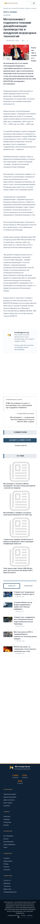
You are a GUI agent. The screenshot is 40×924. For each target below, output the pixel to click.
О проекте (6, 858)
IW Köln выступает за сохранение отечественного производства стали (25, 649)
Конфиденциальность (10, 892)
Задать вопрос (7, 861)
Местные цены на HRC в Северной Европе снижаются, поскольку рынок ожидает (25, 635)
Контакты (6, 866)
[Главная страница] (10, 3)
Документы (6, 883)
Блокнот (6, 838)
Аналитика (6, 805)
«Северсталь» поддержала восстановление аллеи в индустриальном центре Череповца (24, 621)
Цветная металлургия (9, 797)
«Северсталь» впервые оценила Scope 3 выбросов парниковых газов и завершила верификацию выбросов (18, 541)
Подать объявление (9, 844)
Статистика (6, 816)
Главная (5, 8)
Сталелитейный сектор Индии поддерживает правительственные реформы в (23, 606)
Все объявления (8, 836)
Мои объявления (8, 841)
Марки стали (7, 889)
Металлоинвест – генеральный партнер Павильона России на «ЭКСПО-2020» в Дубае (22, 419)
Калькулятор (7, 822)
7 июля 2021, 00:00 (12, 40)
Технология (6, 886)
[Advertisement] (20, 373)
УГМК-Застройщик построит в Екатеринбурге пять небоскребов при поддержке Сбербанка (19, 405)
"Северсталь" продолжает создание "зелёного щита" (24, 593)
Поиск (5, 847)
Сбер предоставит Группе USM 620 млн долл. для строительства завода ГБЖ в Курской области (17, 570)
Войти (28, 3)
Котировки (6, 819)
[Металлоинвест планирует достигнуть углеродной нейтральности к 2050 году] (19, 501)
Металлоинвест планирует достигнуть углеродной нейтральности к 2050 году (17, 514)
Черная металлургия (9, 794)
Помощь (5, 864)
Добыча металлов (8, 800)
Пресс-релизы (12, 8)
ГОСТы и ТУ (7, 880)
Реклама (6, 825)
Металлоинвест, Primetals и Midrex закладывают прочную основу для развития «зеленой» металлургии (19, 486)
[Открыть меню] (33, 3)
